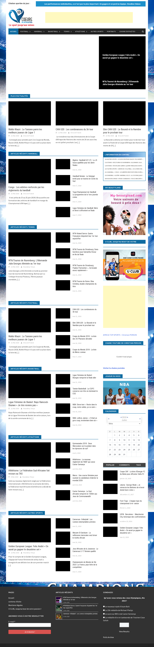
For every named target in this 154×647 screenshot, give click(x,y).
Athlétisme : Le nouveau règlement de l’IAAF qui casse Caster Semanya (84, 462)
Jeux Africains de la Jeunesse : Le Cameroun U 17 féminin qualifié (85, 550)
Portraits (111, 31)
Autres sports (97, 31)
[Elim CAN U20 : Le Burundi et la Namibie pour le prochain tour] (124, 113)
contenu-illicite (14, 601)
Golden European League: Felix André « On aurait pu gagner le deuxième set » (121, 56)
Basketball (53, 31)
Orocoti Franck (28, 136)
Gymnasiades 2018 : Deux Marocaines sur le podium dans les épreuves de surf (84, 446)
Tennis (67, 31)
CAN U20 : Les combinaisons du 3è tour (74, 129)
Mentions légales (15, 605)
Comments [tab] (124, 465)
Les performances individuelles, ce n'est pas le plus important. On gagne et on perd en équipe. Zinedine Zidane (85, 4)
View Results (124, 631)
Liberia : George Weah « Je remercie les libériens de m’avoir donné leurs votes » (132, 487)
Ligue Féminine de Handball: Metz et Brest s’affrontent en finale (85, 209)
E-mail (11, 621)
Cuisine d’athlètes (127, 31)
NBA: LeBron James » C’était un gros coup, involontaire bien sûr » (85, 419)
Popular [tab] (110, 465)
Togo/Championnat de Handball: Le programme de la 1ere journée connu (85, 194)
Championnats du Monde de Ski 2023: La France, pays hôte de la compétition (85, 564)
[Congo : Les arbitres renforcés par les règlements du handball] (29, 171)
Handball (38, 31)
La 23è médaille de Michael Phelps (119, 610)
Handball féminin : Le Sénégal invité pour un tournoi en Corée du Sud (85, 178)
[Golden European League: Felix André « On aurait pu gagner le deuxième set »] (122, 49)
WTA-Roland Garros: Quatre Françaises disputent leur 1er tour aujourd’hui (85, 236)
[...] (18, 145)
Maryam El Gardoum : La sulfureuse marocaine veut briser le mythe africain (85, 535)
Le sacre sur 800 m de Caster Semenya (120, 614)
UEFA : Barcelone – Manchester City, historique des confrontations (132, 515)
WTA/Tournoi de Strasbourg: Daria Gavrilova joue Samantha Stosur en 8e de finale (85, 252)
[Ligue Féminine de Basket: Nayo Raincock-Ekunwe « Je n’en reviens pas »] (29, 386)
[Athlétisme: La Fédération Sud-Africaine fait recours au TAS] (29, 454)
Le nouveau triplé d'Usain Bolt (117, 606)
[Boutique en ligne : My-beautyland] (124, 213)
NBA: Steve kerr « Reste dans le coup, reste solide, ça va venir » (85, 405)
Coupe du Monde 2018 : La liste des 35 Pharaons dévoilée (84, 337)
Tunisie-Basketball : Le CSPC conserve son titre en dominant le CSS (85, 391)
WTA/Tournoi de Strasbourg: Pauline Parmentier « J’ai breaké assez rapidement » (85, 268)
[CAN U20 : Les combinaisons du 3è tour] (77, 113)
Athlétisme (80, 31)
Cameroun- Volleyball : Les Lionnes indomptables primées (84, 520)
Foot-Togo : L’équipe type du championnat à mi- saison (131, 502)
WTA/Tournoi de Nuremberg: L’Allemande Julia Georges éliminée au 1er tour (121, 83)
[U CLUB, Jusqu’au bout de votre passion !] (124, 265)
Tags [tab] (138, 465)
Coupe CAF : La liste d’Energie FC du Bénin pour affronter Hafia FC (132, 472)
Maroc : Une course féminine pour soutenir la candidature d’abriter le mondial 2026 (85, 478)
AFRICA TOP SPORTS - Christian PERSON (120, 335)
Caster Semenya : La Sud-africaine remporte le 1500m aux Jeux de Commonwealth (85, 494)
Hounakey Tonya (29, 267)
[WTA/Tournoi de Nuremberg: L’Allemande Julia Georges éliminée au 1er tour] (122, 76)
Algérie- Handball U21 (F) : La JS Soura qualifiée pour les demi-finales (85, 162)
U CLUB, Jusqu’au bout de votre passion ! (24, 609)
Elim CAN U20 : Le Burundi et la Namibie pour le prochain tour (84, 324)
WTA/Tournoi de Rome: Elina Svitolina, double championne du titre (84, 284)
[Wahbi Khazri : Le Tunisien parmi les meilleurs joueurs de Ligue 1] (29, 113)
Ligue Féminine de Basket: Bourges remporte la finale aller (84, 376)
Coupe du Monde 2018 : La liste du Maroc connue (84, 350)
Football (24, 31)
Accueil (13, 31)
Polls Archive (108, 637)
